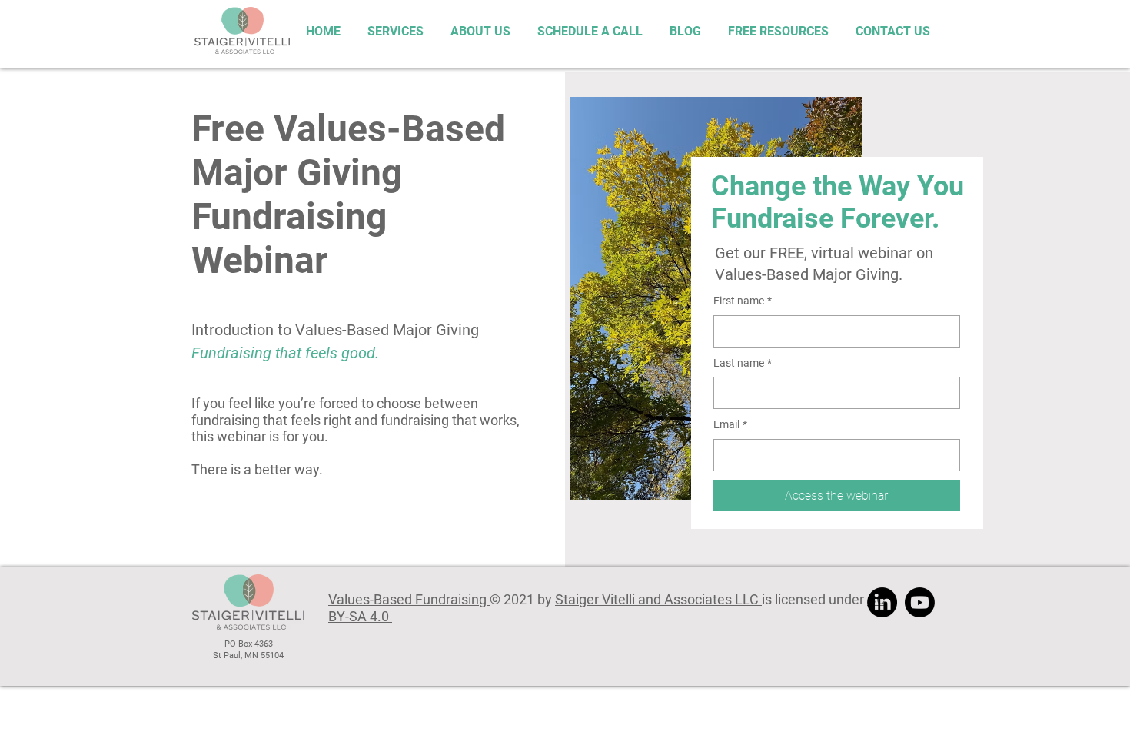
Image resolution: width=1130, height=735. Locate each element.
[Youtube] (920, 602)
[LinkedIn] (882, 602)
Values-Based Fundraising (409, 599)
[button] (776, 30)
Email (730, 424)
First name (742, 300)
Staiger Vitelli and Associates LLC (658, 599)
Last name (742, 363)
